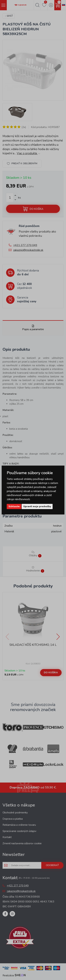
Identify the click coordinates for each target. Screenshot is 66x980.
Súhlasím (14, 506)
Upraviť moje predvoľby (37, 506)
